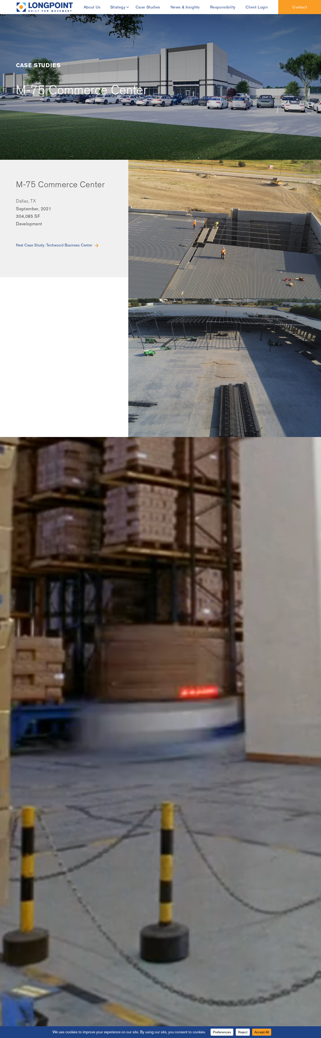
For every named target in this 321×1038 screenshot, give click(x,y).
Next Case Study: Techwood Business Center (54, 245)
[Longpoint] (44, 7)
